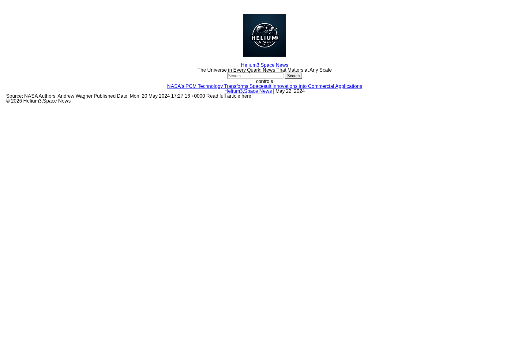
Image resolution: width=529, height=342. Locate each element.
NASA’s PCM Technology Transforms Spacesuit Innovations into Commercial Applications (264, 86)
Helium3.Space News (248, 91)
